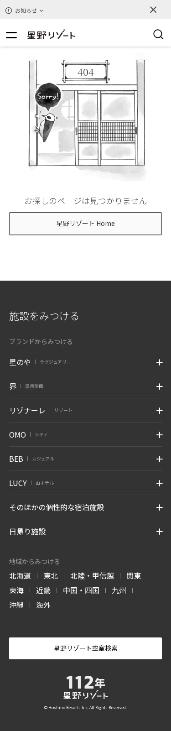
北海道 (20, 575)
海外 (43, 604)
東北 (50, 575)
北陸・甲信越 (92, 575)
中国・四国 (81, 590)
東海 (16, 590)
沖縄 (16, 604)
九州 (119, 590)
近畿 (43, 590)
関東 (133, 575)
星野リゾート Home (86, 223)
